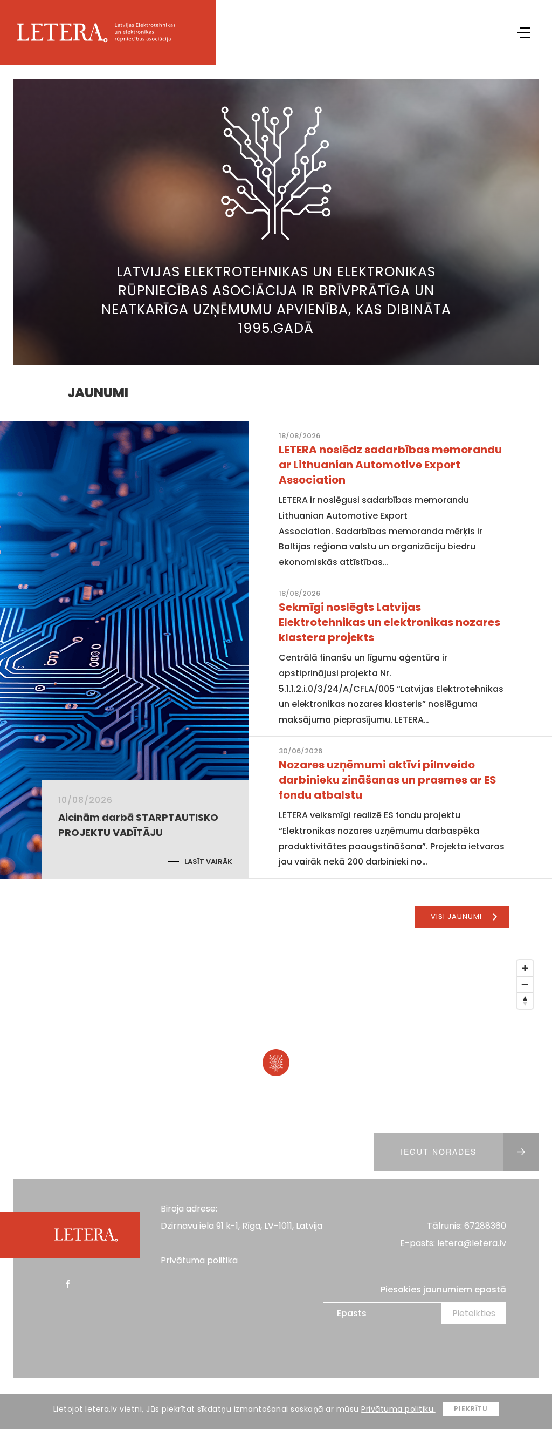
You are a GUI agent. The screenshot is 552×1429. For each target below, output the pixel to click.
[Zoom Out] (525, 984)
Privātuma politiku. (398, 1409)
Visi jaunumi (456, 916)
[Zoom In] (525, 968)
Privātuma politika (199, 1260)
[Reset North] (525, 1000)
